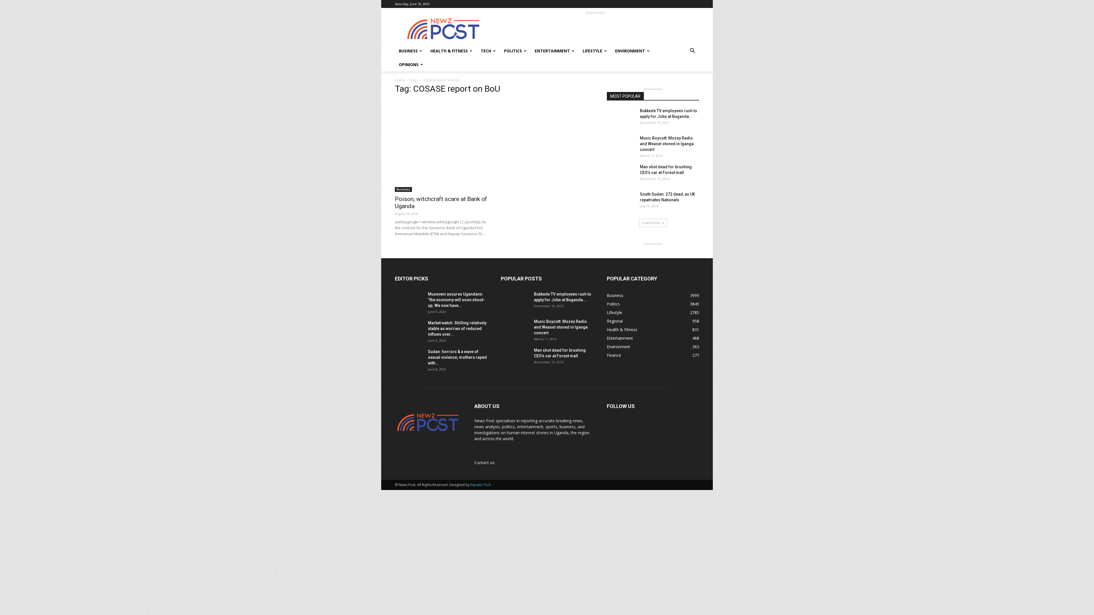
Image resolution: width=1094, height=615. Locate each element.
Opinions (409, 64)
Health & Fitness (449, 51)
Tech (486, 51)
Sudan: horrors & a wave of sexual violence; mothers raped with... (457, 357)
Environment (630, 51)
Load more (651, 222)
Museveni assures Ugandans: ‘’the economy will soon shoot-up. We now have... (456, 300)
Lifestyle (592, 51)
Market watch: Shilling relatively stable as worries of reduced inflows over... (457, 329)
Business (408, 51)
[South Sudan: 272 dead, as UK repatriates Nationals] (621, 200)
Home (400, 80)
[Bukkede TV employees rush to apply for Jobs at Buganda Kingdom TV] (621, 118)
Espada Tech (480, 484)
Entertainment (552, 51)
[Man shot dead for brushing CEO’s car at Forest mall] (620, 174)
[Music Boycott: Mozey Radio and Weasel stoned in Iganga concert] (621, 143)
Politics (513, 51)
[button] (692, 51)
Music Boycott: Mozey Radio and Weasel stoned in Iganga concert (667, 144)
